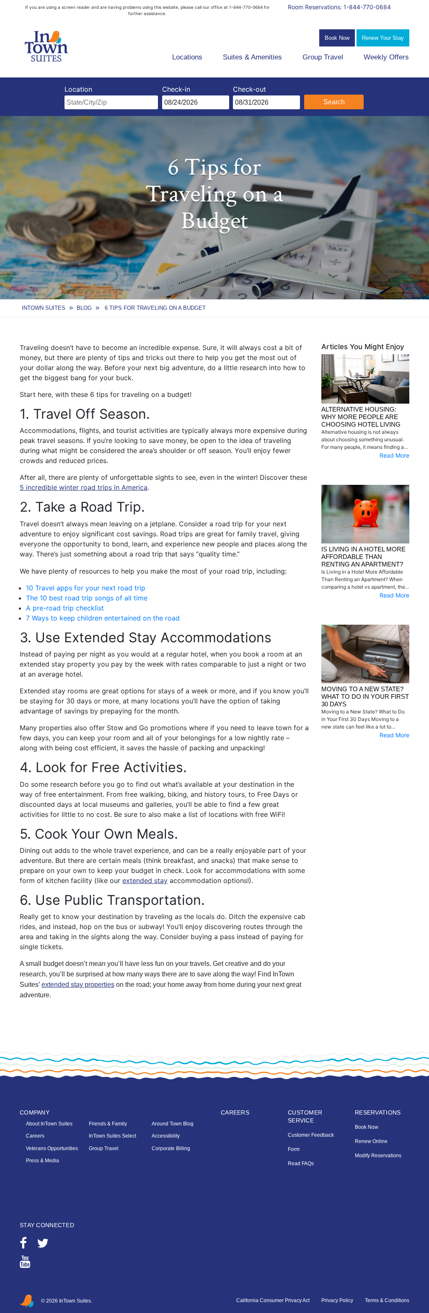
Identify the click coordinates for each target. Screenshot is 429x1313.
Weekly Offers (386, 57)
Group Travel (322, 57)
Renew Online (371, 1141)
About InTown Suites (49, 1124)
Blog (84, 308)
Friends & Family (108, 1124)
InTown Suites (43, 308)
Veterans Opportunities (52, 1148)
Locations (187, 57)
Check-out (249, 89)
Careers (35, 1136)
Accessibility (166, 1136)
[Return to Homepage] (47, 46)
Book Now (337, 38)
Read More (394, 455)
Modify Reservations (378, 1156)
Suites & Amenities (252, 57)
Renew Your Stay (383, 38)
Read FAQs (301, 1163)
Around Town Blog (173, 1124)
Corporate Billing (171, 1148)
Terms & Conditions (387, 1300)
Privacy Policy (337, 1300)
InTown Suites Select (112, 1136)
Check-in (176, 89)
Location (78, 89)
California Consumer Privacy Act (273, 1300)
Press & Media (42, 1161)
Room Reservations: (339, 6)
